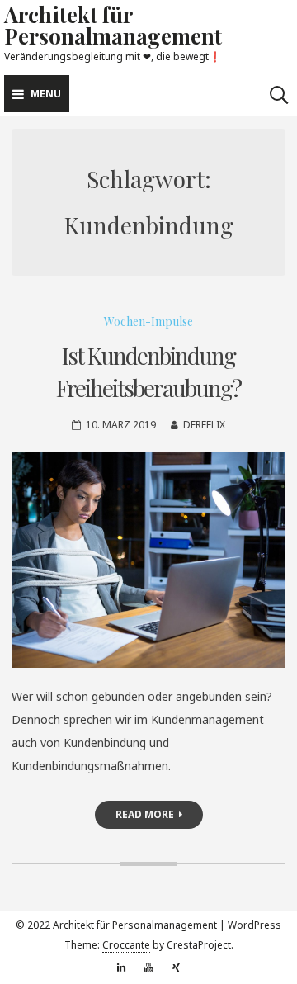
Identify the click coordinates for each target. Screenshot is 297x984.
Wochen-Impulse (148, 321)
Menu (46, 94)
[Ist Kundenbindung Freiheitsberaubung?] (148, 560)
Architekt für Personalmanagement (113, 25)
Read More (145, 814)
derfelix (204, 425)
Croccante (126, 945)
